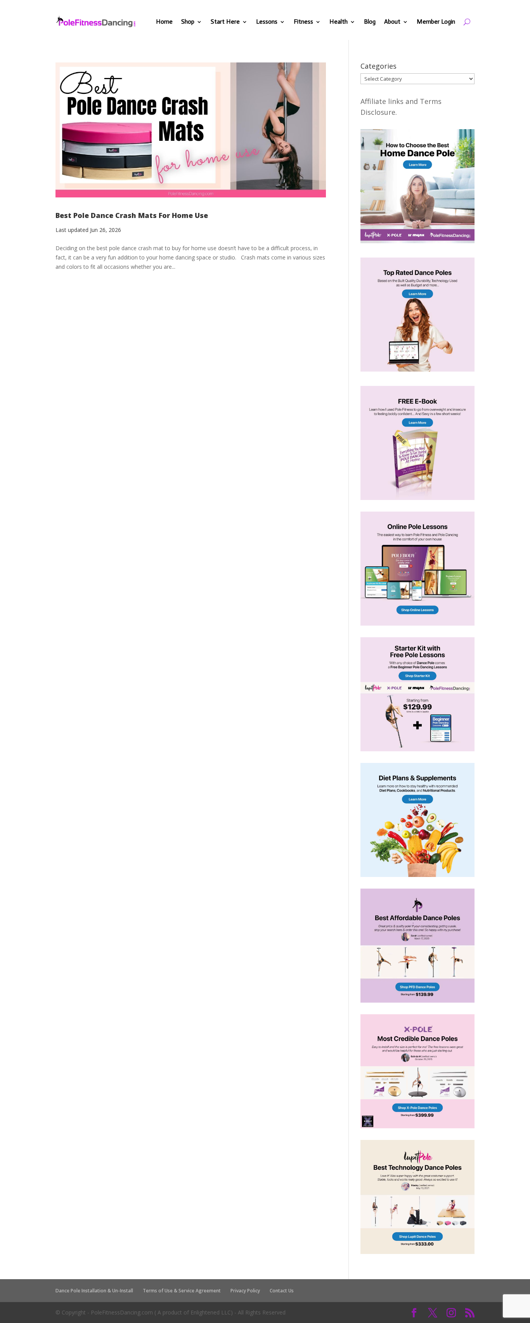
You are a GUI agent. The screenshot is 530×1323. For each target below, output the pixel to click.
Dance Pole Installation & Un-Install (94, 1290)
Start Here (225, 21)
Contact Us (282, 1290)
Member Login (436, 21)
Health (338, 21)
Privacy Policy (245, 1290)
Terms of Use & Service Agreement (182, 1290)
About (392, 21)
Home (164, 21)
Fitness (303, 21)
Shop (187, 21)
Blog (370, 21)
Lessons (266, 21)
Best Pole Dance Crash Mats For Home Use (131, 215)
